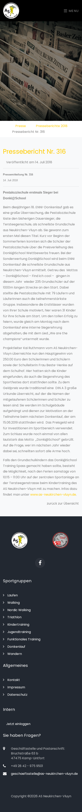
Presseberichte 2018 (51, 126)
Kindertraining (18, 624)
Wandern (14, 654)
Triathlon (14, 617)
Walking (13, 602)
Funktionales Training (23, 639)
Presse (20, 126)
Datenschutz (17, 694)
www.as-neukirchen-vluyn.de (53, 494)
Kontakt (13, 680)
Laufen (12, 595)
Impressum (16, 687)
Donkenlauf (16, 646)
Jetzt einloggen (17, 724)
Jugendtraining (19, 632)
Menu (73, 11)
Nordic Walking (19, 610)
